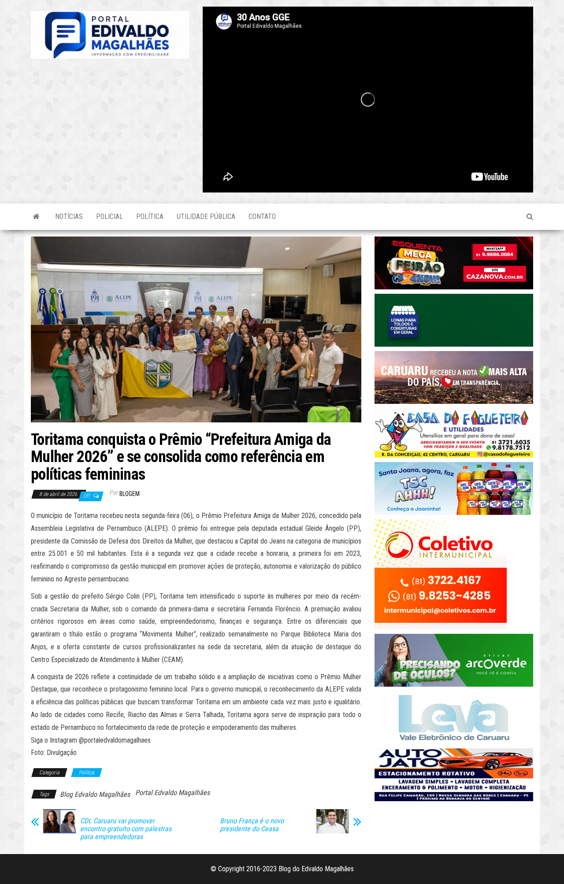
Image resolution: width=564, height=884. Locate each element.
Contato (262, 216)
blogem (129, 493)
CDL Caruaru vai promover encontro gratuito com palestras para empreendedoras (125, 829)
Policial (109, 216)
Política (149, 216)
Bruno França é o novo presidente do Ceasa (252, 825)
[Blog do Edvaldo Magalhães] (36, 216)
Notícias (69, 216)
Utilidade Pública (206, 216)
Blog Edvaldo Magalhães (95, 794)
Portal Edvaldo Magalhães (172, 792)
